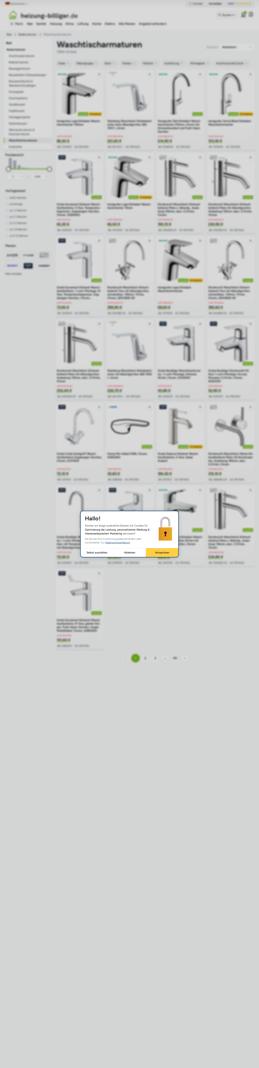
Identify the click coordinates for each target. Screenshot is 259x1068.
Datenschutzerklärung (117, 542)
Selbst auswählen (97, 552)
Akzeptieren (162, 552)
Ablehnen (129, 552)
